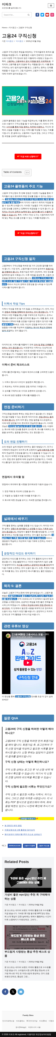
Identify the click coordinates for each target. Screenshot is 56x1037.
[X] (42, 15)
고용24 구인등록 (29, 845)
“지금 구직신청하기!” (29, 233)
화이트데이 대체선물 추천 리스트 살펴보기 (23, 834)
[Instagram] (52, 15)
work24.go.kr (14, 845)
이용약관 (31, 1034)
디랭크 (51, 1021)
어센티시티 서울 (34, 1027)
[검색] (29, 14)
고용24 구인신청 (44, 845)
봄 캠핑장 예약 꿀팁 (13, 825)
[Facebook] (37, 15)
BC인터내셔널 (32, 1021)
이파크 (11, 1034)
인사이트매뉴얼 (8, 1021)
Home (4, 28)
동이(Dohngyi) (21, 1027)
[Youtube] (47, 15)
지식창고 (12, 28)
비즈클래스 (20, 1021)
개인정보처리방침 (43, 1034)
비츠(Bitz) (43, 1021)
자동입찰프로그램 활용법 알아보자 (20, 830)
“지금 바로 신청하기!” (29, 156)
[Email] (21, 991)
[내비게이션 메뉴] (51, 5)
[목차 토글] (26, 172)
